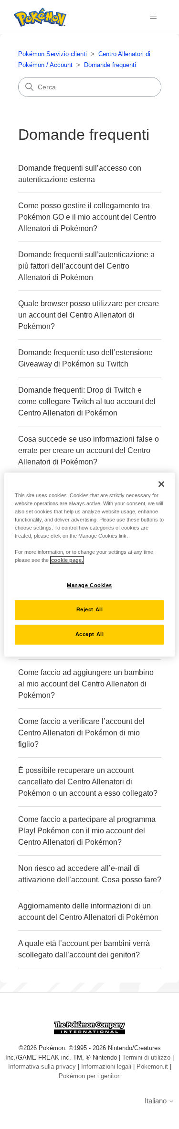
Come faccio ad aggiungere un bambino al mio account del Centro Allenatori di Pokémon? (86, 683)
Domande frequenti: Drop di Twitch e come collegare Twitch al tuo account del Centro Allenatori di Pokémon (87, 401)
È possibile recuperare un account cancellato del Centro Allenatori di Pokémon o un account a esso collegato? (88, 781)
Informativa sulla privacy (42, 1066)
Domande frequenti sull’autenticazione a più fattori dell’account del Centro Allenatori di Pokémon (86, 266)
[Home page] (37, 17)
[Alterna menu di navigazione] (153, 17)
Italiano (156, 1101)
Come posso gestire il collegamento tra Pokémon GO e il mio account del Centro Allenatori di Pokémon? (87, 217)
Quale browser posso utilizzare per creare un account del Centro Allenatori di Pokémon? (88, 314)
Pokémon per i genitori (90, 1076)
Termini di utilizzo (146, 1057)
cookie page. (67, 560)
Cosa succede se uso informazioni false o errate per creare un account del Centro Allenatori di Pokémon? (88, 450)
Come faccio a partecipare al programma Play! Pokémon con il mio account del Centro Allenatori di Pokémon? (87, 830)
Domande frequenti (110, 64)
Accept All (89, 634)
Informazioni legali (106, 1066)
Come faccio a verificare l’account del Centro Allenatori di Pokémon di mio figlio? (81, 732)
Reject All (89, 609)
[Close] (161, 483)
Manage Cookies (89, 585)
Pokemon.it (152, 1066)
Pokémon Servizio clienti (52, 54)
